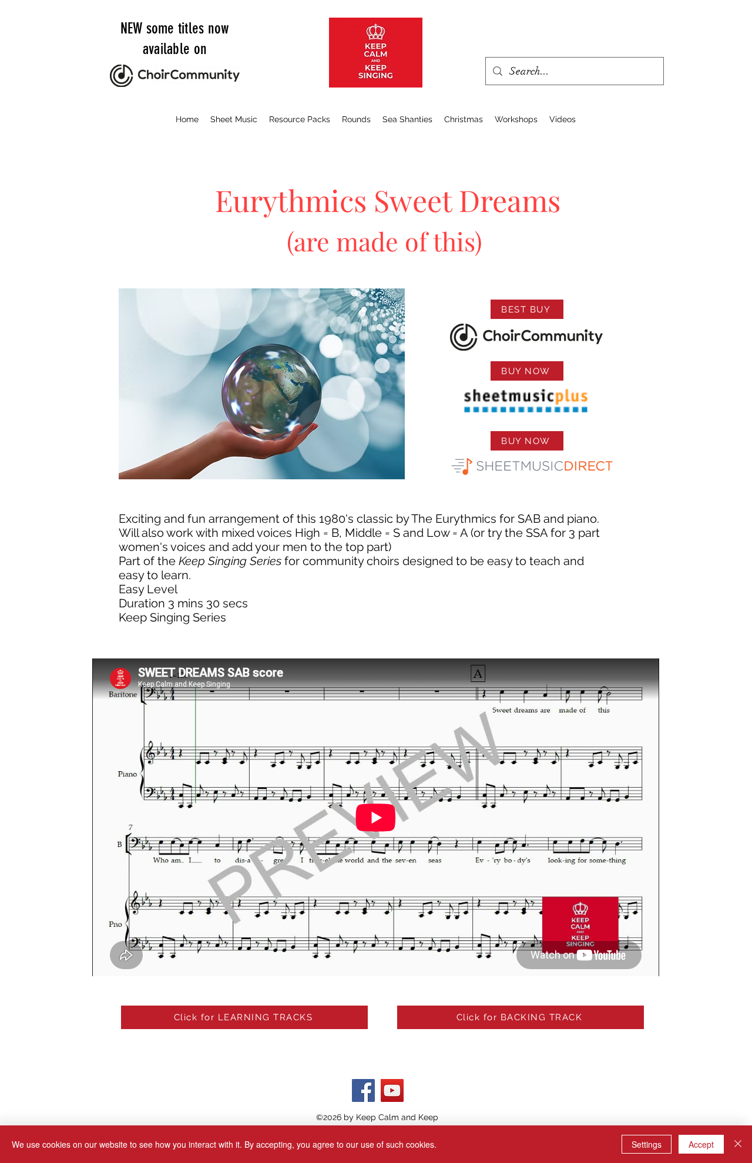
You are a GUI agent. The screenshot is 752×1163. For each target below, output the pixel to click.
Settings (647, 1144)
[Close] (738, 1144)
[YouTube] (392, 1090)
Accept (701, 1144)
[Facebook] (363, 1090)
